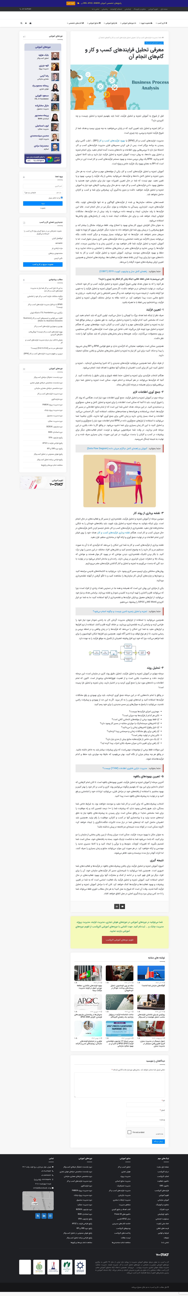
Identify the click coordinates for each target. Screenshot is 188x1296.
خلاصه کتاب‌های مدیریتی (121, 1227)
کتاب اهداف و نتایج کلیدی (121, 1213)
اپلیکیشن (128, 9)
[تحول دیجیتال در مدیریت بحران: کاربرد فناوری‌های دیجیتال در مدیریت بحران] (151, 1033)
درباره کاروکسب (163, 1175)
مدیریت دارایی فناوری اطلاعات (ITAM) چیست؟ (125, 772)
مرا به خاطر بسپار (55, 202)
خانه (160, 41)
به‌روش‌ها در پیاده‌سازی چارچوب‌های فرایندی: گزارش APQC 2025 (88, 1020)
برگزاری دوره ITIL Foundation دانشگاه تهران (46, 316)
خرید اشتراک (164, 1213)
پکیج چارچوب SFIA (56, 441)
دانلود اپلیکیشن (163, 1218)
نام (163, 1104)
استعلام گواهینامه (116, 9)
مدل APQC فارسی (123, 1223)
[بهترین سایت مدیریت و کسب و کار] (53, 1275)
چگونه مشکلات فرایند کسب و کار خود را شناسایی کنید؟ (45, 301)
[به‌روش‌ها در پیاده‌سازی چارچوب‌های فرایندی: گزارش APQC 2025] (88, 1006)
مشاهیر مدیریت (124, 1208)
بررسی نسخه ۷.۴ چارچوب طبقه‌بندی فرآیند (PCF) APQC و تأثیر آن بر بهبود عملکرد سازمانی (119, 1048)
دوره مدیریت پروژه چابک (53, 414)
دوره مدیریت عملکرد (55, 425)
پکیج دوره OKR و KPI (55, 452)
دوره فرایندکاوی (57, 403)
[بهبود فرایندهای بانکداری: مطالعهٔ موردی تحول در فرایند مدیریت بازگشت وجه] (88, 977)
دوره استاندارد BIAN (55, 436)
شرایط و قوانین (163, 1237)
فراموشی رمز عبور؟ (30, 196)
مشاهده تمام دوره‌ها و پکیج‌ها (52, 469)
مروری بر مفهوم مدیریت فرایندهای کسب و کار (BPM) (43, 357)
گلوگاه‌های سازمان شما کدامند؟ (153, 989)
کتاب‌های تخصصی (75, 27)
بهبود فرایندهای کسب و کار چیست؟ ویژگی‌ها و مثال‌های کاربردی (46, 337)
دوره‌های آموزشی (128, 27)
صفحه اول (164, 9)
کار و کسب (161, 27)
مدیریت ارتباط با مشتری (121, 1204)
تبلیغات (166, 1241)
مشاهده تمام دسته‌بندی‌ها (121, 1246)
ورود (43, 207)
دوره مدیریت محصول (55, 419)
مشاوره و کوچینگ (140, 9)
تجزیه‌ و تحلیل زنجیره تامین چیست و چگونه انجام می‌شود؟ (120, 615)
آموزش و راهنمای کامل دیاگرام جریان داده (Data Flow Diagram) (117, 452)
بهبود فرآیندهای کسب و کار (112, 145)
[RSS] (37, 1220)
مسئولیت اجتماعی (162, 1223)
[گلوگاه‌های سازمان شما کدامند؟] (151, 977)
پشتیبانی (105, 9)
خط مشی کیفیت (163, 1227)
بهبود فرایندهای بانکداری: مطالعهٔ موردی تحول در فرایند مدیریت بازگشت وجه (89, 992)
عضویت (42, 212)
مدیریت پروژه (125, 1180)
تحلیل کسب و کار (124, 1171)
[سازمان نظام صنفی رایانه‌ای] (67, 1275)
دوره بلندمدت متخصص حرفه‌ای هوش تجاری (46, 386)
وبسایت (162, 1123)
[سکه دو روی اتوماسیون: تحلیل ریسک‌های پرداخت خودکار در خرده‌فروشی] (119, 977)
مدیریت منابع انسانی (122, 1185)
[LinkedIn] (44, 1220)
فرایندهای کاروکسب (162, 1194)
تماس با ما (95, 9)
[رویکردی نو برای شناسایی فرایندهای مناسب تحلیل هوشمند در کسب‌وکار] (151, 1006)
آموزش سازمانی (163, 1204)
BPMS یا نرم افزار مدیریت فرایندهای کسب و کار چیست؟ (45, 310)
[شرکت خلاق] (39, 1276)
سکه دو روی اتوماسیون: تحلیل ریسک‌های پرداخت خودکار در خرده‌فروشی (121, 992)
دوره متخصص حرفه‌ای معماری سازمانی (48, 392)
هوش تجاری (125, 1175)
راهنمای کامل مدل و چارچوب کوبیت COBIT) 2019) (123, 275)
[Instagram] (50, 1220)
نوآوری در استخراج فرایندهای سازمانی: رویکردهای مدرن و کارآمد (89, 1046)
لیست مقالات (125, 1241)
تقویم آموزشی (153, 9)
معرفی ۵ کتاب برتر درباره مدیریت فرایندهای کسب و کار (44, 345)
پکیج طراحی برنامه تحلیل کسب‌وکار (50, 463)
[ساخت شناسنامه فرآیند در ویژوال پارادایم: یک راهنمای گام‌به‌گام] (119, 1006)
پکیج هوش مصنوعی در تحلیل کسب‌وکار (48, 458)
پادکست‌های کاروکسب (122, 1237)
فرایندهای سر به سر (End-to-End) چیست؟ (47, 352)
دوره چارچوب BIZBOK (55, 430)
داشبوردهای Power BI (122, 1218)
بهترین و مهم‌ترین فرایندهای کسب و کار (48, 330)
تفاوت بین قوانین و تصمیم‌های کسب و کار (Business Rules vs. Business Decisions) (43, 323)
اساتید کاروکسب (163, 1180)
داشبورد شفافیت (163, 1185)
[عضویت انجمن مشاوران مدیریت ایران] (80, 1276)
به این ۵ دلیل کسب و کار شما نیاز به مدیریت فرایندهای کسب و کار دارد (46, 293)
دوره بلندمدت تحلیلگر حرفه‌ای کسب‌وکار (48, 381)
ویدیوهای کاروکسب (123, 1232)
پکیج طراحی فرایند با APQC (52, 447)
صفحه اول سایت (163, 1171)
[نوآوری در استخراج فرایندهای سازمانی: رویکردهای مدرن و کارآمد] (88, 1033)
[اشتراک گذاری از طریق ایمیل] (122, 910)
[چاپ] (116, 910)
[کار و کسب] (153, 17)
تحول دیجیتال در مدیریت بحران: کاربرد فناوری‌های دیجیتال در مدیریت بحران (152, 1048)
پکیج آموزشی (110, 27)
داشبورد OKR (164, 1190)
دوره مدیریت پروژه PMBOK (52, 408)
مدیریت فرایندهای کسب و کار (147, 41)
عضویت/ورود (146, 27)
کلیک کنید (71, 3)
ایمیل (162, 1114)
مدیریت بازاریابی (124, 1199)
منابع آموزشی (94, 27)
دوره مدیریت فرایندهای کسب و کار (50, 397)
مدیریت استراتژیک (123, 1190)
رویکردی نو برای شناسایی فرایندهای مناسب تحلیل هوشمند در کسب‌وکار (151, 1020)
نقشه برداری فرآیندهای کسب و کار (114, 537)
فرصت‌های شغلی (163, 1232)
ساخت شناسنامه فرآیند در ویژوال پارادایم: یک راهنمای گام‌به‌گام (121, 1020)
